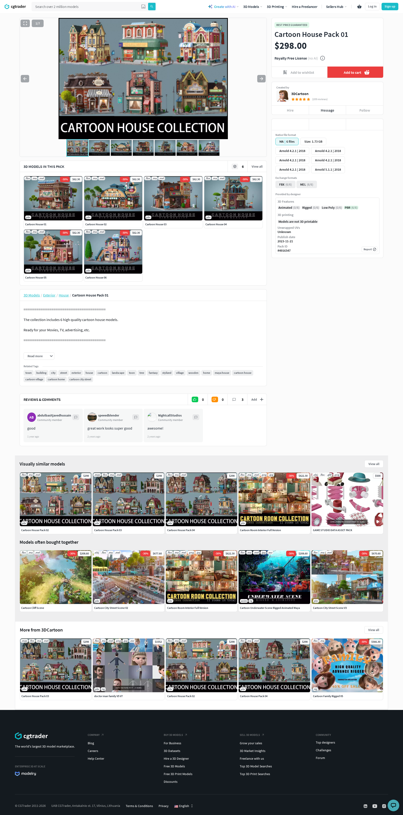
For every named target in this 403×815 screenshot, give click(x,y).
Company (94, 735)
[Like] (290, 124)
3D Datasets (172, 751)
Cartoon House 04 (216, 224)
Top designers (325, 742)
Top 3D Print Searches (255, 774)
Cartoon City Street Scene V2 (111, 608)
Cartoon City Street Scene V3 (330, 608)
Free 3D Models (174, 766)
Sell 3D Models (250, 735)
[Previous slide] (25, 78)
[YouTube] (375, 806)
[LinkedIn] (365, 806)
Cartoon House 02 (96, 224)
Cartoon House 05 (35, 277)
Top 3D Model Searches (256, 766)
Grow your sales (251, 743)
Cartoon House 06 (96, 277)
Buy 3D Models (173, 735)
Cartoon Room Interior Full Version (187, 608)
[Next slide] (261, 78)
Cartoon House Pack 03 (35, 696)
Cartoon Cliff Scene (32, 608)
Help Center (96, 758)
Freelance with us (252, 758)
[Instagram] (384, 806)
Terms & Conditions (139, 806)
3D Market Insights (252, 751)
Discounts (170, 782)
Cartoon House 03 (156, 224)
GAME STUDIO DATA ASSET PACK (332, 530)
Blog (91, 743)
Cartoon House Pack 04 (254, 696)
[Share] (364, 124)
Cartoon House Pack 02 (181, 696)
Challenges (323, 750)
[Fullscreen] (25, 23)
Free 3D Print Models (178, 774)
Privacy (164, 806)
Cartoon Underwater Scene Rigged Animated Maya (270, 608)
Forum (320, 758)
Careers (93, 751)
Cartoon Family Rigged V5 (328, 696)
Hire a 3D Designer (176, 758)
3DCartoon (300, 93)
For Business (172, 743)
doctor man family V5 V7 (108, 696)
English (181, 806)
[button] (143, 6)
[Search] (152, 6)
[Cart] (359, 6)
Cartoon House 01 (35, 224)
